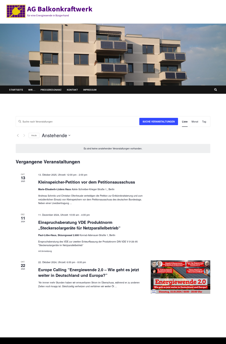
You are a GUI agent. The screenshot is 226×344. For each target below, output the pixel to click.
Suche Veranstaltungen (159, 121)
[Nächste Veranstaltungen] (24, 135)
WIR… (31, 89)
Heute (34, 135)
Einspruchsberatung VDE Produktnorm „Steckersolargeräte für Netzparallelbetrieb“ (79, 225)
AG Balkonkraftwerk (59, 8)
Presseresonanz (51, 89)
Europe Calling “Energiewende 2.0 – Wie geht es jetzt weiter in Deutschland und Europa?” (88, 272)
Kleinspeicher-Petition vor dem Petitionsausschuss (86, 182)
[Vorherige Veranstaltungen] (18, 135)
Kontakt (72, 89)
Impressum (89, 89)
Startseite (16, 89)
